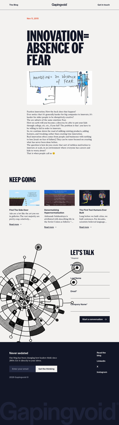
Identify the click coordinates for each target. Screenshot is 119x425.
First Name (76, 265)
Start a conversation (92, 319)
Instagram (102, 372)
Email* (74, 291)
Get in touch (104, 5)
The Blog (13, 5)
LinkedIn (101, 361)
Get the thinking (46, 369)
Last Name (76, 278)
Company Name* (79, 304)
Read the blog (101, 354)
